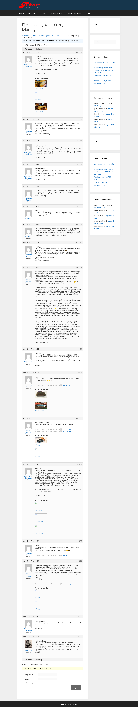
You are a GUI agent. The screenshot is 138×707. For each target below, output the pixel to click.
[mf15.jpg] (41, 451)
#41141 (79, 52)
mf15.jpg (37, 456)
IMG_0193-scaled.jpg (40, 399)
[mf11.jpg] (41, 440)
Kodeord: (27, 679)
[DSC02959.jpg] (41, 516)
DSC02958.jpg (39, 510)
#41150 (79, 119)
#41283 (79, 637)
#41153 (79, 140)
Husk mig (29, 683)
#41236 (79, 561)
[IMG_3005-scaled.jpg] (41, 405)
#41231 (79, 464)
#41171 (79, 349)
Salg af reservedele (74, 13)
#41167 (79, 267)
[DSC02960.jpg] (41, 528)
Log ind (75, 688)
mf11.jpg (37, 445)
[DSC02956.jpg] (41, 95)
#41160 (79, 206)
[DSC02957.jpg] (41, 106)
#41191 (79, 373)
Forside (21, 13)
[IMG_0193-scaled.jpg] (41, 394)
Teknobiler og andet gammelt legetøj (36, 35)
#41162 (79, 242)
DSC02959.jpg (39, 522)
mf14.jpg (37, 609)
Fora (52, 35)
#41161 (79, 224)
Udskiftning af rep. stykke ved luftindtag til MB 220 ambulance (103, 70)
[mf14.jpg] (41, 604)
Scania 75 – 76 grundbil (103, 80)
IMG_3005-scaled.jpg (40, 410)
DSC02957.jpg (39, 111)
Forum (89, 13)
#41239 (79, 617)
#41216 (79, 418)
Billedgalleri (31, 13)
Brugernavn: (28, 674)
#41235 (79, 541)
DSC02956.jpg (39, 100)
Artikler (43, 13)
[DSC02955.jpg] (41, 83)
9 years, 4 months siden (59, 40)
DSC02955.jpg (39, 88)
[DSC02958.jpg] (41, 505)
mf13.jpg (37, 597)
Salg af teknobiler (57, 13)
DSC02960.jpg (39, 533)
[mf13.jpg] (41, 592)
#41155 (79, 186)
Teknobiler (59, 35)
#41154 (79, 164)
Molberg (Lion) (99, 83)
